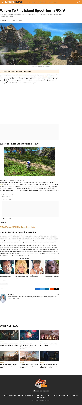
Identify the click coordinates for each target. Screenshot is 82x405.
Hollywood (42, 2)
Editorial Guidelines (72, 395)
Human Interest (53, 2)
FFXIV (2, 283)
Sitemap (63, 395)
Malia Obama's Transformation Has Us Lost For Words (52, 276)
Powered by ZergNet (55, 258)
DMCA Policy (40, 395)
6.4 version (22, 75)
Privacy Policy (31, 395)
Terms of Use (56, 395)
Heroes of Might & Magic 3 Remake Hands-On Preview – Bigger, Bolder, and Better (29, 366)
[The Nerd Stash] (14, 2)
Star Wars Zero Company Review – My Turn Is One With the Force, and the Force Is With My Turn (49, 366)
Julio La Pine (5, 20)
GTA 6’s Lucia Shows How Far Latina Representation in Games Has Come (9, 344)
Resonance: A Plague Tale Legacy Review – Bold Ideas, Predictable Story (8, 366)
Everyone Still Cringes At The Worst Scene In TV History (36, 276)
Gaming (27, 2)
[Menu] (3, 2)
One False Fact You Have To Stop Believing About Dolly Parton (22, 276)
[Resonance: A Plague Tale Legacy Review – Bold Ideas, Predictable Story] (9, 356)
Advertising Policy (41, 397)
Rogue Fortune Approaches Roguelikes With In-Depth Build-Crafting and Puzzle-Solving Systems (28, 346)
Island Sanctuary (47, 77)
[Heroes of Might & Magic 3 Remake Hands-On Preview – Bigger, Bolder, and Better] (29, 356)
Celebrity (34, 2)
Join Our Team (12, 395)
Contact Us (48, 395)
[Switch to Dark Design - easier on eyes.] (79, 2)
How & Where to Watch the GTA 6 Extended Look (48, 344)
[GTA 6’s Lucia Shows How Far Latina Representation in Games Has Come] (9, 335)
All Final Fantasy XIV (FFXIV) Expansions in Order (17, 227)
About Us (4, 395)
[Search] (77, 2)
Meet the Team (22, 395)
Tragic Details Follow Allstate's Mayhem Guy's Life (6, 276)
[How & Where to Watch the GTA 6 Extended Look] (49, 335)
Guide (6, 283)
